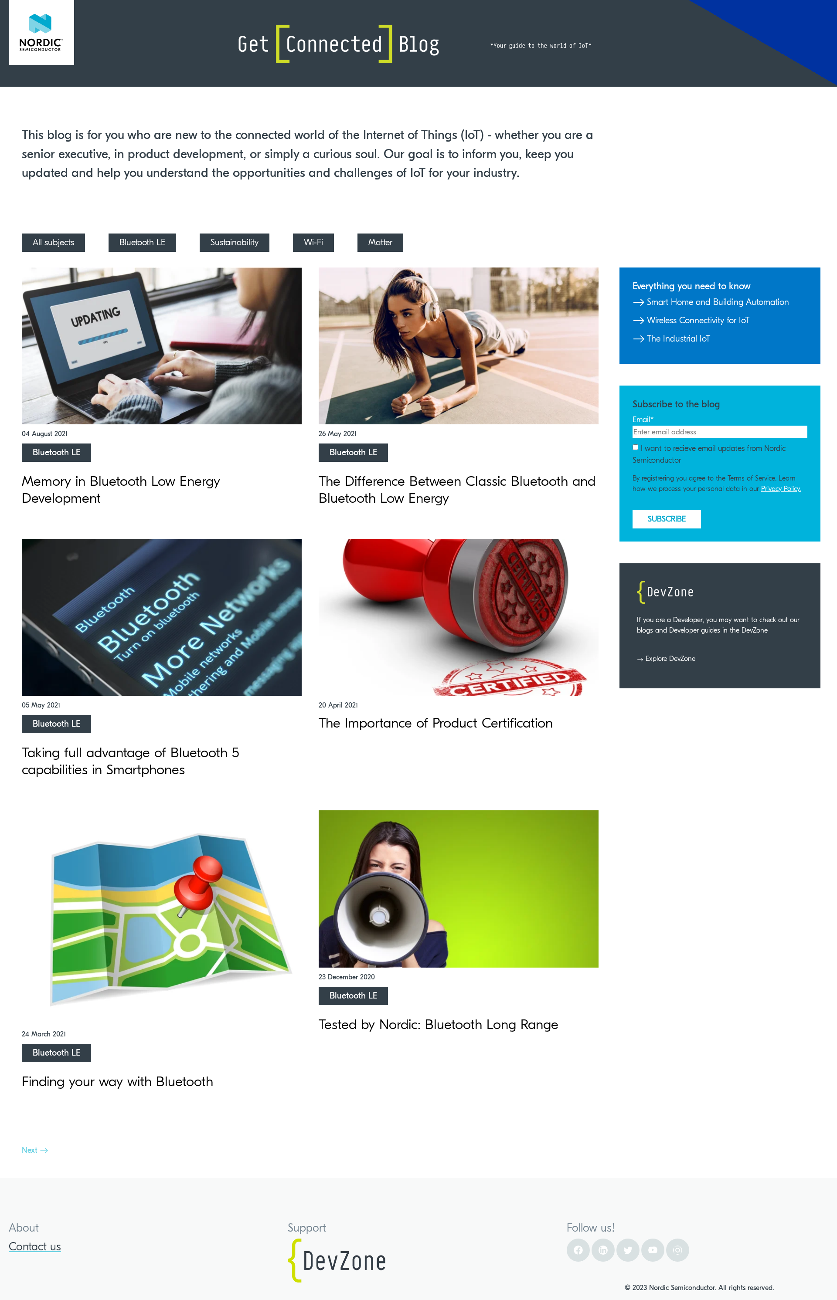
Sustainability (235, 242)
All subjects (53, 242)
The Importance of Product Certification (436, 723)
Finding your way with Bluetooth (117, 1081)
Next (31, 1150)
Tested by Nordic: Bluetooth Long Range (438, 1024)
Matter (380, 242)
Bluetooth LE (142, 242)
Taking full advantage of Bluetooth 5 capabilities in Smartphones (130, 761)
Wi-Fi (313, 242)
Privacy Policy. (781, 489)
